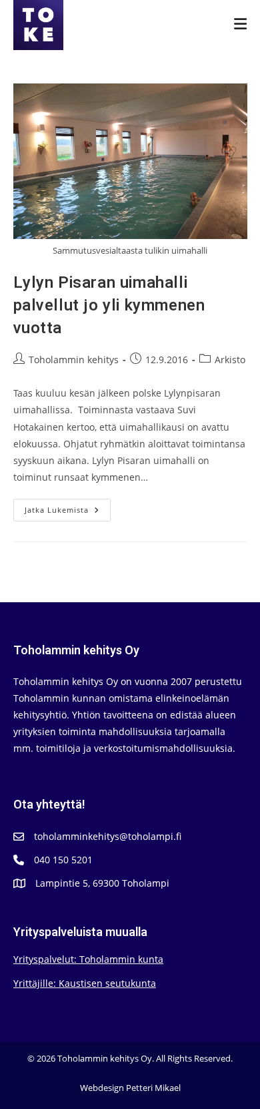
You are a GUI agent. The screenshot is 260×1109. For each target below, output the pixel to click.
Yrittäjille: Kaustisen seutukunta (84, 983)
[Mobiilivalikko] (240, 24)
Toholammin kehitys (74, 359)
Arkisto (230, 359)
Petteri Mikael (153, 1088)
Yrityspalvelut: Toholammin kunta (88, 959)
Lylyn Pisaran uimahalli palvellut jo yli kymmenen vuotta (109, 305)
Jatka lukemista (68, 512)
